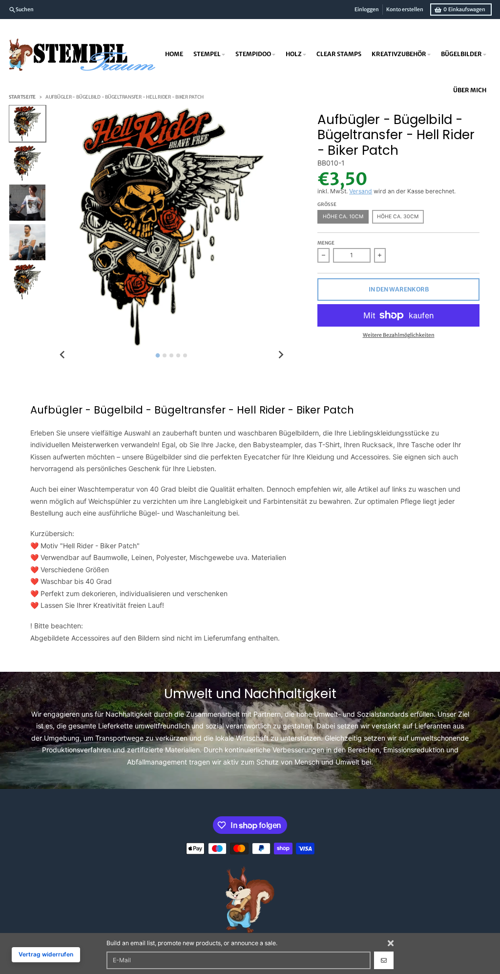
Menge (325, 243)
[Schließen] (391, 943)
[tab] (158, 355)
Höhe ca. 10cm (343, 216)
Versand (360, 191)
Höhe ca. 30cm (397, 216)
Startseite (22, 97)
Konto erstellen (404, 9)
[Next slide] (281, 355)
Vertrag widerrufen (46, 954)
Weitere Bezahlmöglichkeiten (399, 335)
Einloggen (366, 9)
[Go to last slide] (63, 355)
